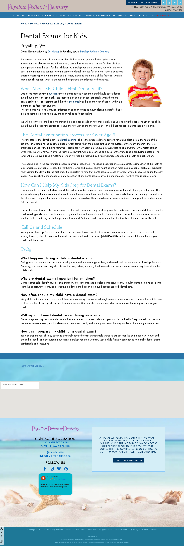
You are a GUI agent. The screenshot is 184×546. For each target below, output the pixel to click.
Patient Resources (125, 15)
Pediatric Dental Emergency (91, 15)
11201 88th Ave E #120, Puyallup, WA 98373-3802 (158, 7)
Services (65, 15)
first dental (74, 102)
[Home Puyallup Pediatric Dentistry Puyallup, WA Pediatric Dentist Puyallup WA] (37, 7)
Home (16, 15)
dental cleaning (68, 140)
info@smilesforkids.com (55, 456)
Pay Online (164, 15)
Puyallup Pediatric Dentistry (94, 51)
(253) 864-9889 (174, 10)
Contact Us (147, 15)
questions (54, 94)
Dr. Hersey (53, 51)
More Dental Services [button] (32, 366)
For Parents (50, 15)
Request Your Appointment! (129, 460)
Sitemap (153, 529)
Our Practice (30, 15)
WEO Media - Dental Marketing (89, 529)
